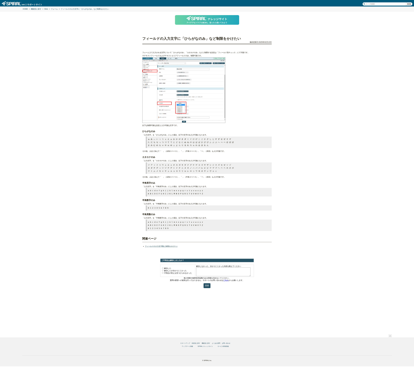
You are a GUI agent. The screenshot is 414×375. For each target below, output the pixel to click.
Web (46, 9)
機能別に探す (36, 9)
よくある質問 (216, 343)
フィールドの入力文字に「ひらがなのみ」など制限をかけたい (85, 9)
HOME (25, 9)
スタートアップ (185, 343)
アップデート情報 (187, 346)
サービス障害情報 (223, 346)
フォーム (54, 9)
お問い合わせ (226, 343)
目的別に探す (196, 343)
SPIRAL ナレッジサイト (205, 346)
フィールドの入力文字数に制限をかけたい (161, 246)
